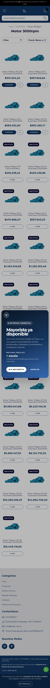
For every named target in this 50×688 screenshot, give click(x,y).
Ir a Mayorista (16, 369)
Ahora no (34, 369)
